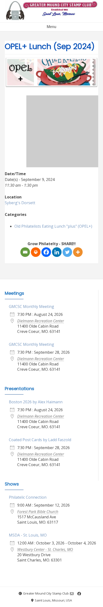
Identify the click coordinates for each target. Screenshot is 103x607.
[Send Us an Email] (71, 594)
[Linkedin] (57, 252)
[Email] (25, 252)
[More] (78, 252)
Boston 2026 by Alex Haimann (36, 402)
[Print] (35, 252)
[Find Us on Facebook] (79, 594)
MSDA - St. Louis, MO (28, 535)
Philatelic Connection (27, 497)
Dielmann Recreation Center (40, 321)
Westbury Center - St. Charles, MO (45, 549)
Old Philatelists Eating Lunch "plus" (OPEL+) (53, 226)
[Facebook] (46, 252)
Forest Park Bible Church (37, 511)
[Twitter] (67, 252)
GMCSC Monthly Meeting (31, 306)
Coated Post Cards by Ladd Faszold (40, 439)
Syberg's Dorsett (20, 202)
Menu (51, 27)
